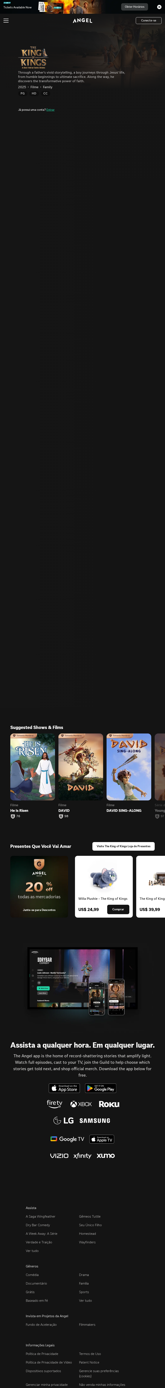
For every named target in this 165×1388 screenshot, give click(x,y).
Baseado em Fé (37, 1301)
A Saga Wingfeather (40, 1216)
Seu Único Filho (90, 1225)
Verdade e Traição (39, 1242)
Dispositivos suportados (43, 1371)
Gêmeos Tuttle (90, 1216)
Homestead (87, 1234)
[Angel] (82, 20)
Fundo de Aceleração (41, 1325)
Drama (84, 1275)
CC (45, 93)
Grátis (30, 1292)
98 (66, 816)
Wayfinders (87, 1242)
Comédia (32, 1275)
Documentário (36, 1283)
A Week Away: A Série (41, 1234)
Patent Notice (89, 1362)
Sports (84, 1292)
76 (18, 816)
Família (84, 1283)
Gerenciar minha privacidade (47, 1385)
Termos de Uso (90, 1354)
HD (34, 93)
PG (23, 93)
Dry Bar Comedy (38, 1225)
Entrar (50, 110)
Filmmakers (87, 1325)
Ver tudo (32, 1251)
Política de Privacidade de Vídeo (49, 1362)
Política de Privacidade (42, 1354)
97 (162, 816)
